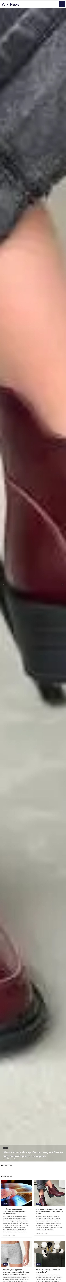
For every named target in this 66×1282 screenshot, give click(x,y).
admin (4, 1159)
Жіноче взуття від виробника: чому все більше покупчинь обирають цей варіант (33, 1154)
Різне (5, 1148)
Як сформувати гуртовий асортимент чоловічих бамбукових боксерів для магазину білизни (16, 1272)
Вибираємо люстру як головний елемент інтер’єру (48, 1271)
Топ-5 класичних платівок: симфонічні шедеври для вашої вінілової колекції (14, 1211)
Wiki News (10, 4)
